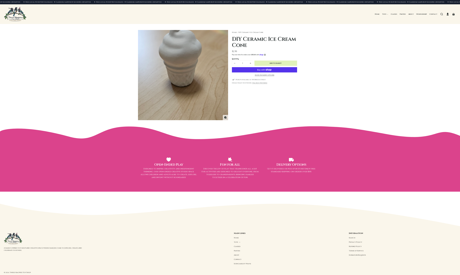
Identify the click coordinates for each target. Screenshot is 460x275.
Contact (237, 259)
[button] (441, 14)
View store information (259, 83)
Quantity (235, 59)
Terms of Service (356, 251)
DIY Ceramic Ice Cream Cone (250, 32)
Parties (237, 251)
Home (234, 32)
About (236, 255)
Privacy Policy (355, 242)
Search (352, 238)
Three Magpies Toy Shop (20, 272)
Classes (237, 246)
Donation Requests (357, 255)
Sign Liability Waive (242, 264)
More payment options (264, 75)
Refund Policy (355, 246)
